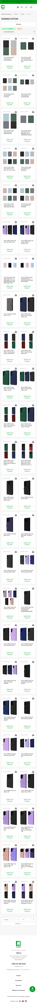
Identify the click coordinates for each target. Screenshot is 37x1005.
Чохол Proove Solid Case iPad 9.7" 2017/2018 (9, 95)
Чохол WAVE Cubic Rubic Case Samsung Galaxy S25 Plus (9, 425)
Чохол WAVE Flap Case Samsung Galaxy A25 (10, 644)
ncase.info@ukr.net (25, 969)
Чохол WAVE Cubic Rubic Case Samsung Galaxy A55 (26, 352)
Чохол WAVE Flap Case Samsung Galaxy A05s (10, 571)
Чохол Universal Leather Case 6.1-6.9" (10, 314)
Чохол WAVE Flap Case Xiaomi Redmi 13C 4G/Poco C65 (10, 865)
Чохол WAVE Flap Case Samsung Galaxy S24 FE (27, 755)
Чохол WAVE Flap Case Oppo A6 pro (10, 534)
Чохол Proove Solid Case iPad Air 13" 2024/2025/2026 (9, 132)
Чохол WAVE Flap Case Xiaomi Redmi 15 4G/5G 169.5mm (10, 902)
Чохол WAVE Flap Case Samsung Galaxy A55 (10, 754)
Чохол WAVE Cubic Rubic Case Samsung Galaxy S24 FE (9, 389)
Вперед (17, 923)
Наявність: (8, 28)
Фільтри (18, 24)
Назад (6, 919)
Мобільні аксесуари (6, 14)
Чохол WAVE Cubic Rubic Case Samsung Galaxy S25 (26, 389)
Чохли (15, 14)
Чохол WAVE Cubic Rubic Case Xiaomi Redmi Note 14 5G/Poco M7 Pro (10, 462)
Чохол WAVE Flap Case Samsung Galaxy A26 (10, 241)
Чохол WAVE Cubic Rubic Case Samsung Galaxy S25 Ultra (26, 425)
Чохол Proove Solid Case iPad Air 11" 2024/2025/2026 (26, 95)
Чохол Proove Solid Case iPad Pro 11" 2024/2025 (26, 169)
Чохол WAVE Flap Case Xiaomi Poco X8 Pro (27, 791)
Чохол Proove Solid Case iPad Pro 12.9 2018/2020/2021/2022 (9, 205)
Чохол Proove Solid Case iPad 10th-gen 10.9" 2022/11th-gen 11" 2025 (27, 59)
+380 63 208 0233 (18, 964)
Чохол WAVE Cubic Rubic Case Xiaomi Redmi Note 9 (9, 499)
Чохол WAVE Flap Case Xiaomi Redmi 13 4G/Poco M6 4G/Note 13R (27, 829)
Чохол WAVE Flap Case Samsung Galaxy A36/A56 (10, 682)
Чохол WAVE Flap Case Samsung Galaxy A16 (10, 608)
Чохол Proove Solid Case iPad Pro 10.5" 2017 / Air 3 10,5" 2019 (9, 169)
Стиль (22, 14)
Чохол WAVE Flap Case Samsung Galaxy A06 (27, 571)
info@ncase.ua (18, 966)
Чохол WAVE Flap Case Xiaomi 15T (10, 791)
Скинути (20, 28)
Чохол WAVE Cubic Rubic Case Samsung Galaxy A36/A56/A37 (9, 352)
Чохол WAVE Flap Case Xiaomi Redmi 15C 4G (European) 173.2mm (27, 902)
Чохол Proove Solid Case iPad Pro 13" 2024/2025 (26, 205)
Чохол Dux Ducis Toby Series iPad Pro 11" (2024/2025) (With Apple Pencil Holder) (27, 279)
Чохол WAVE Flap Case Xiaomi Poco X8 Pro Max (10, 829)
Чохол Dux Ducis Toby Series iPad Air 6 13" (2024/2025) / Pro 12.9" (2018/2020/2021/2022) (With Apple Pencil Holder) (9, 280)
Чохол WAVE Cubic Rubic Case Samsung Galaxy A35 (26, 315)
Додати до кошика (9, 67)
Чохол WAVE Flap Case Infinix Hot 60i (27, 498)
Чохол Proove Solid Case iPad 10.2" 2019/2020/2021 (9, 59)
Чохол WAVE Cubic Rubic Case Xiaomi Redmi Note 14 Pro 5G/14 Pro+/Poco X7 (26, 462)
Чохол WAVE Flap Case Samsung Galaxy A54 (27, 718)
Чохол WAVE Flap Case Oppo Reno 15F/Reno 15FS (27, 535)
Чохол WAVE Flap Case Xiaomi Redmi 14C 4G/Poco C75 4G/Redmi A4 (27, 866)
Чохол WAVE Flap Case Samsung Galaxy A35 (27, 644)
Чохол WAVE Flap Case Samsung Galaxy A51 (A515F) (27, 682)
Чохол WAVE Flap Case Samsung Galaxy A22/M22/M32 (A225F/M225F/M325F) (27, 609)
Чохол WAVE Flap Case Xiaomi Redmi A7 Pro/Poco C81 (27, 242)
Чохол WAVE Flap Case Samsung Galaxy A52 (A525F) (10, 719)
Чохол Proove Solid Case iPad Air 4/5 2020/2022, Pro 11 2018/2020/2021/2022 (26, 133)
